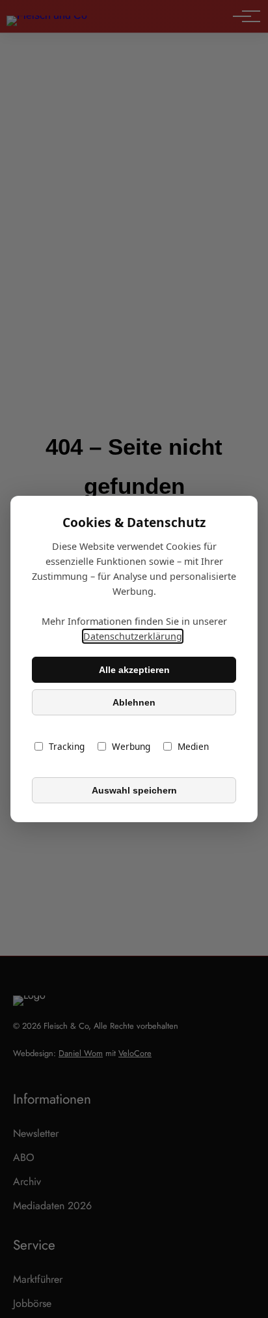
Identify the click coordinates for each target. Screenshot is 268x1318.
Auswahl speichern (134, 790)
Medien (193, 746)
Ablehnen (134, 702)
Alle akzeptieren (134, 670)
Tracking (67, 746)
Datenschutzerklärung (132, 636)
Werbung (131, 746)
